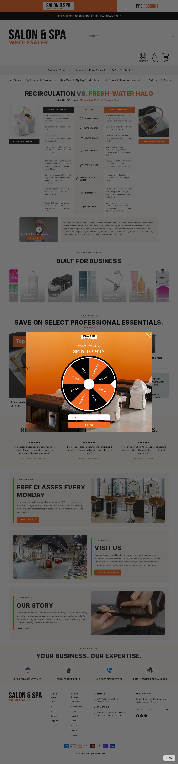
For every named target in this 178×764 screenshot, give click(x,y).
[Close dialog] (148, 335)
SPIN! (89, 425)
